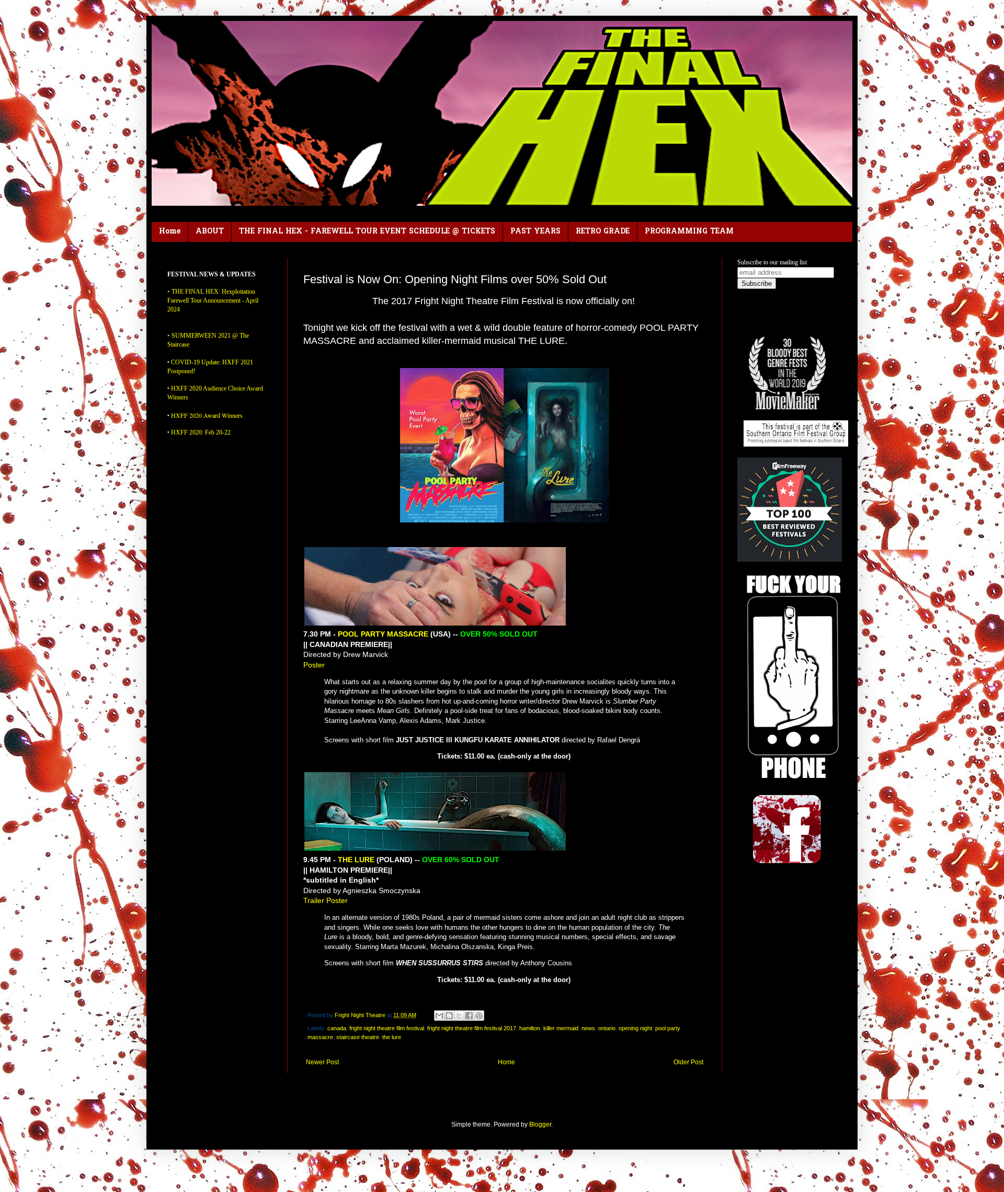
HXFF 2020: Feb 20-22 (201, 432)
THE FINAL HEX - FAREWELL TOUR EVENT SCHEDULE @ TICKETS (367, 231)
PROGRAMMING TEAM (689, 231)
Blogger (540, 1124)
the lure (391, 1037)
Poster (314, 665)
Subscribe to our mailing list (772, 262)
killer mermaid (560, 1028)
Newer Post (322, 1062)
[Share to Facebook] (469, 1015)
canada (336, 1028)
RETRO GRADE (603, 231)
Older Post (688, 1062)
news (588, 1028)
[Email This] (439, 1015)
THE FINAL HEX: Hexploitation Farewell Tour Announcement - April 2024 (212, 300)
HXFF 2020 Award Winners (207, 415)
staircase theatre (357, 1037)
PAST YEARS (535, 231)
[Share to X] (459, 1015)
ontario (606, 1028)
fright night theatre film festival (386, 1028)
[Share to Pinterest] (479, 1015)
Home (169, 231)
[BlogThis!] (449, 1015)
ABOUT (210, 231)
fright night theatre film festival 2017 (471, 1028)
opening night (635, 1028)
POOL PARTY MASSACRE (383, 634)
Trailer (313, 900)
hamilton (529, 1028)
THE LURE (356, 859)
